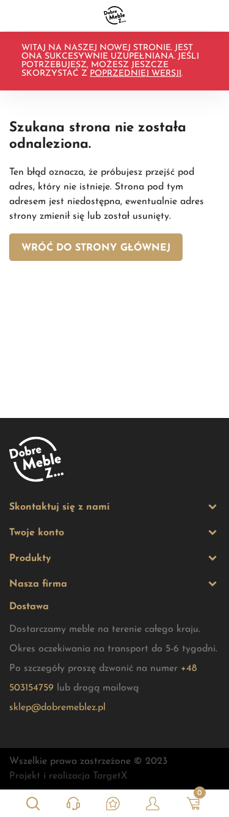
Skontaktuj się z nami (59, 507)
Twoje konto (36, 533)
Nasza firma (38, 584)
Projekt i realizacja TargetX (68, 776)
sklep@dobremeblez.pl (57, 708)
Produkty (30, 558)
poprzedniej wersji (135, 73)
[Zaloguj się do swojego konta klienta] (152, 803)
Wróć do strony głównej (95, 248)
